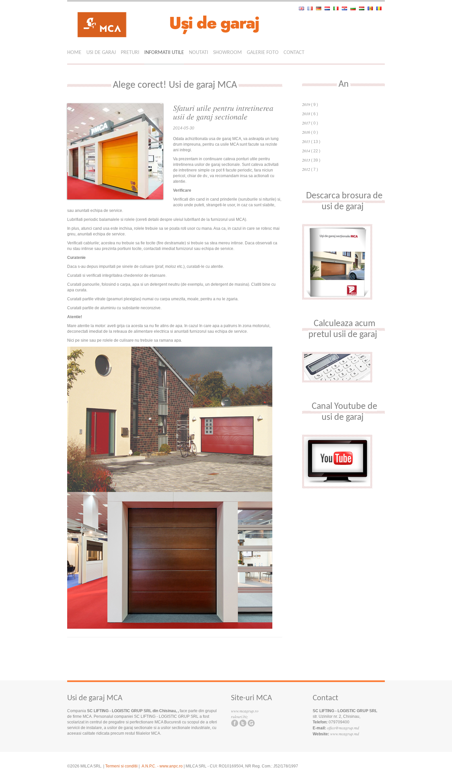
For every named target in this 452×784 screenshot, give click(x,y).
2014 (306, 150)
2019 (306, 104)
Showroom (227, 52)
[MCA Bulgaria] (354, 8)
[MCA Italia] (337, 8)
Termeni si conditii (121, 766)
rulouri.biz (239, 716)
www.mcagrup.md (344, 733)
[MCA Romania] (380, 8)
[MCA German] (320, 8)
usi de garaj (101, 52)
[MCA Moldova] (372, 8)
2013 (306, 160)
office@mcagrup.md (343, 727)
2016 (306, 132)
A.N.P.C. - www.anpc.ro (162, 766)
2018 (306, 113)
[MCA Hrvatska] (346, 8)
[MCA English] (303, 8)
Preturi (130, 52)
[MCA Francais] (311, 8)
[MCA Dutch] (329, 8)
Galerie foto (263, 52)
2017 (306, 122)
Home (74, 52)
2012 (306, 169)
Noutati (198, 52)
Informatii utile (164, 52)
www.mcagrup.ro (244, 710)
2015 (306, 141)
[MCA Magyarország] (363, 8)
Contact (294, 52)
